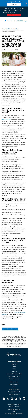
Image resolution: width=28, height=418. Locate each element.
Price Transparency (20, 20)
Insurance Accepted (14, 391)
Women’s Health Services (10, 329)
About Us (14, 364)
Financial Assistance (14, 394)
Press (14, 369)
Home (3, 28)
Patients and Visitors (14, 389)
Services (14, 387)
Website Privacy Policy (14, 409)
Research (14, 15)
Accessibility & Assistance (14, 376)
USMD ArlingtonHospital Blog (12, 28)
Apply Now (14, 4)
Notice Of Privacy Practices (14, 374)
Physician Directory (14, 384)
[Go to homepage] (1, 20)
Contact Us (14, 371)
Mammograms (6, 119)
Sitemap (14, 411)
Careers (14, 366)
